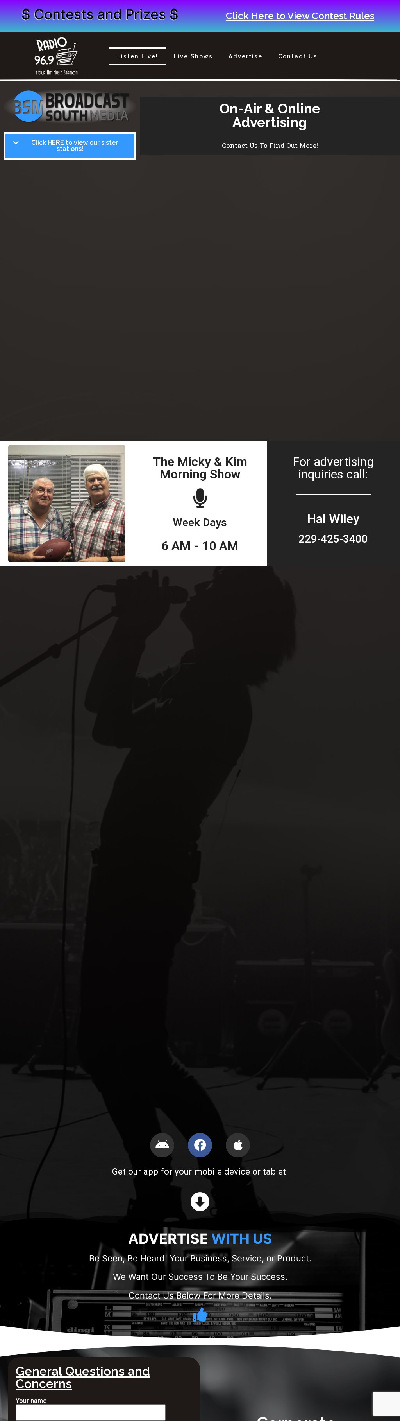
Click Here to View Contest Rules (300, 16)
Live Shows (193, 56)
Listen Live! (137, 56)
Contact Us (298, 56)
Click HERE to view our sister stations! (74, 146)
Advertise (245, 56)
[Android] (162, 1145)
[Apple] (238, 1145)
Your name (31, 1401)
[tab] (69, 146)
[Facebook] (200, 1145)
